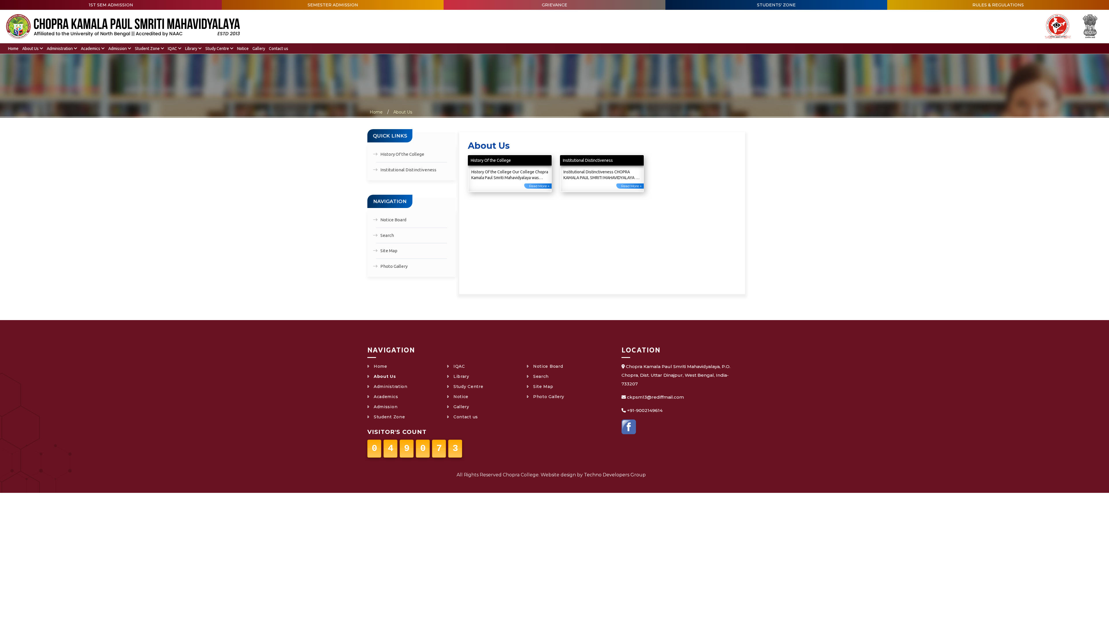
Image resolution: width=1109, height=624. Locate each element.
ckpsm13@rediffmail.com (655, 397)
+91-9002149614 (645, 410)
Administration (60, 48)
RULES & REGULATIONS (998, 5)
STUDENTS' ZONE (776, 5)
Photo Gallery (393, 266)
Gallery (258, 48)
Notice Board (393, 219)
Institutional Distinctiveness (408, 169)
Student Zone (148, 48)
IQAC (173, 48)
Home (13, 48)
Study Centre (217, 48)
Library (191, 48)
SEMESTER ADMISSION (333, 5)
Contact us (278, 48)
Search (387, 235)
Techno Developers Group (615, 475)
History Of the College (402, 154)
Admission (118, 48)
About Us (31, 48)
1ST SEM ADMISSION (111, 5)
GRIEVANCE (554, 5)
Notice (243, 48)
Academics (91, 48)
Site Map (388, 250)
